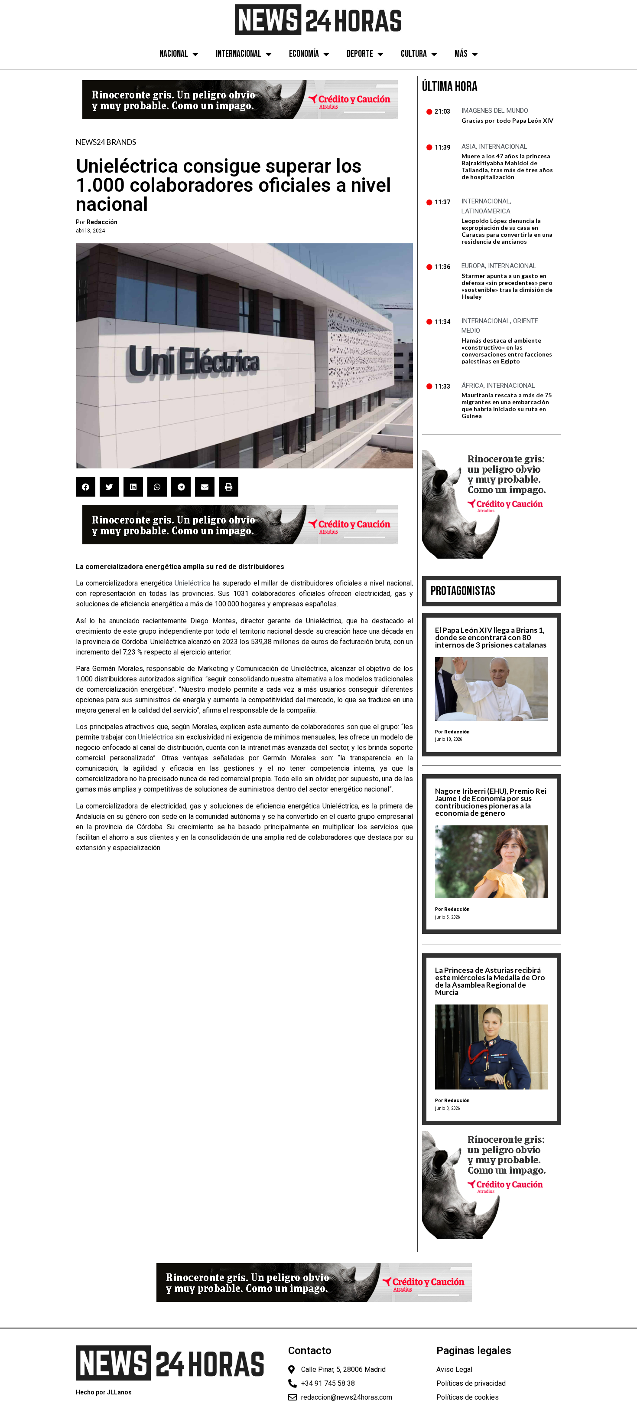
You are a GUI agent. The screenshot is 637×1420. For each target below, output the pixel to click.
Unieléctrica (192, 583)
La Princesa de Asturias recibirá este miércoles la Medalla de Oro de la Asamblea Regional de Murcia (490, 981)
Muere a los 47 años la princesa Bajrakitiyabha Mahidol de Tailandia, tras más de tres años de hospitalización (507, 166)
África (473, 385)
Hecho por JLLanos (104, 1392)
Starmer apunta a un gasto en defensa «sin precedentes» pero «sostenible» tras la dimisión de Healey (507, 286)
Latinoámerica (486, 211)
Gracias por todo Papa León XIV (507, 120)
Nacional (173, 54)
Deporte (360, 54)
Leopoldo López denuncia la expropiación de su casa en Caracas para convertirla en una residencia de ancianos (507, 231)
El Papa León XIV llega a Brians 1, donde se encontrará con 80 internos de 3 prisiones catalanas (490, 637)
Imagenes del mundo (495, 111)
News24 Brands (106, 142)
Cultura (414, 54)
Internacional (238, 54)
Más (461, 54)
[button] (85, 487)
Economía (304, 54)
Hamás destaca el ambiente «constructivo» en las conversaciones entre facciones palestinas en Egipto (507, 351)
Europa (473, 266)
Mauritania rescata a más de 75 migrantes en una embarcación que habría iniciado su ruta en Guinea (507, 405)
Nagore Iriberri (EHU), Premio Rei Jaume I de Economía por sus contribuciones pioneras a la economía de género (490, 802)
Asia (469, 147)
